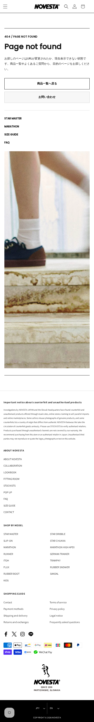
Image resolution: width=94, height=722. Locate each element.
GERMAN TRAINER (59, 554)
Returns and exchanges (16, 622)
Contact (7, 602)
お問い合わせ (47, 97)
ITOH (6, 560)
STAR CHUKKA (57, 540)
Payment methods (13, 608)
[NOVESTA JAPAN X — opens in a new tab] (14, 634)
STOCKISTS (9, 485)
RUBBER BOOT (11, 573)
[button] (66, 6)
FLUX (6, 567)
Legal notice (56, 615)
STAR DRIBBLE (57, 534)
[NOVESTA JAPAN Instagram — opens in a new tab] (22, 634)
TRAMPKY (55, 560)
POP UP (7, 492)
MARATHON (11, 126)
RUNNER (8, 554)
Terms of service (58, 602)
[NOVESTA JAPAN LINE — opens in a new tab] (30, 634)
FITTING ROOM (11, 478)
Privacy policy (57, 608)
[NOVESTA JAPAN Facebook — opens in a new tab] (5, 634)
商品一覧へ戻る (47, 83)
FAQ (7, 142)
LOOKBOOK (9, 472)
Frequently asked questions (65, 622)
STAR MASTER (13, 118)
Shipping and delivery (15, 615)
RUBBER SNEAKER (60, 567)
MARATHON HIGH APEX (62, 547)
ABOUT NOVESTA (12, 459)
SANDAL (54, 573)
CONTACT (8, 512)
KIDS (6, 580)
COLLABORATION (12, 465)
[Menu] (5, 6)
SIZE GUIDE (11, 134)
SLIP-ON (8, 540)
